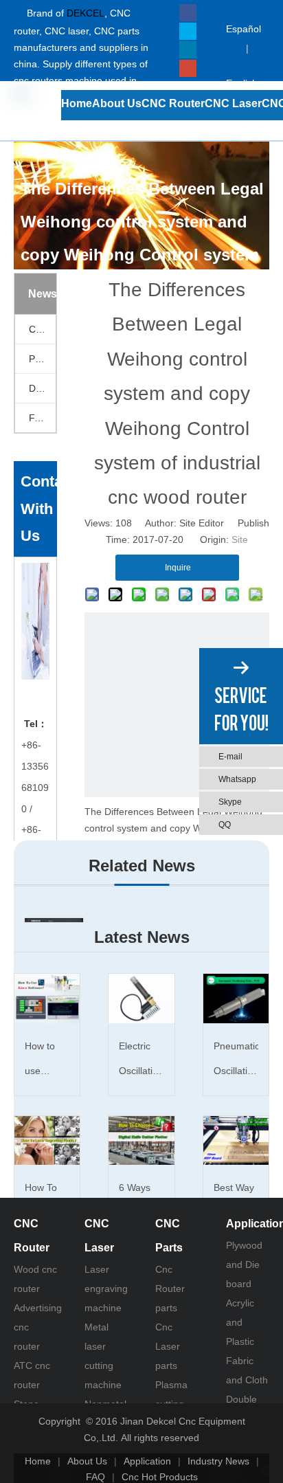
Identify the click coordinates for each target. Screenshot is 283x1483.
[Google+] (187, 68)
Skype (230, 802)
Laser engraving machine (106, 1288)
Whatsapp (237, 779)
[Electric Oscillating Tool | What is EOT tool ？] (141, 998)
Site (239, 539)
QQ (224, 824)
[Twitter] (187, 31)
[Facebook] (187, 12)
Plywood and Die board (244, 1264)
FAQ (38, 417)
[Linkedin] (187, 49)
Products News (42, 358)
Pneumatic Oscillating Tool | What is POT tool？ (236, 1062)
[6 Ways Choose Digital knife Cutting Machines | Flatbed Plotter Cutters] (141, 1140)
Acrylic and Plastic (240, 1322)
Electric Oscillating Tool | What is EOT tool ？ (141, 1062)
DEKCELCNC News (42, 388)
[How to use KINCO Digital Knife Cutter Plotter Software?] (47, 998)
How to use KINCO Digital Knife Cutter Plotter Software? (47, 1062)
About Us (87, 1461)
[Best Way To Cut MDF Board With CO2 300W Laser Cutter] (236, 1140)
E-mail (230, 756)
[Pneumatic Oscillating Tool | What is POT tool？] (236, 998)
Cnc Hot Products (160, 1476)
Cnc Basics (42, 329)
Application (147, 1461)
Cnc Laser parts (167, 1346)
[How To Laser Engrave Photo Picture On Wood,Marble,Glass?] (47, 1140)
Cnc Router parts (170, 1288)
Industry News (218, 1461)
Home (38, 1461)
